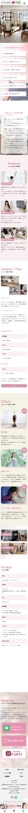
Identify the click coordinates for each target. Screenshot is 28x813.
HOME (7, 769)
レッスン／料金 (7, 773)
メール (14, 812)
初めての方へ (21, 769)
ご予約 (21, 776)
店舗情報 (7, 776)
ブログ (21, 773)
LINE (23, 812)
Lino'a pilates (14, 780)
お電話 (5, 812)
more (14, 386)
